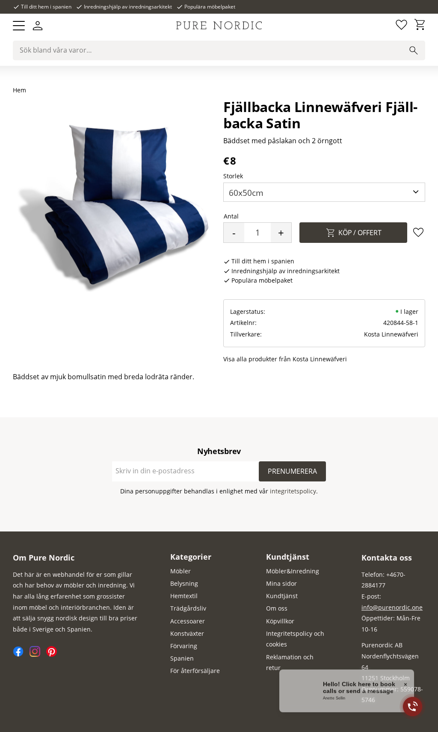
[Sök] (414, 50)
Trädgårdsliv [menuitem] (188, 608)
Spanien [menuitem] (182, 658)
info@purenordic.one (392, 607)
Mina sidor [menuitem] (281, 583)
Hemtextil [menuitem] (184, 596)
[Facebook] (21, 654)
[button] (19, 25)
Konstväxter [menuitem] (187, 633)
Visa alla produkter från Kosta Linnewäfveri (285, 359)
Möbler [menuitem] (180, 571)
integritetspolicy (293, 491)
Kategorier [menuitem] (190, 557)
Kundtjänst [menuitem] (287, 557)
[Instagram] (38, 654)
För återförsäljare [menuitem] (195, 671)
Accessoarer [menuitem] (187, 621)
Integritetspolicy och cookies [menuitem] (295, 639)
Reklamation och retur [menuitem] (290, 662)
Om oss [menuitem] (276, 608)
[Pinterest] (53, 654)
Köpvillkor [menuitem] (280, 621)
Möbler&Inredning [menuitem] (292, 571)
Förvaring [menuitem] (183, 646)
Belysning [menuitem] (184, 583)
